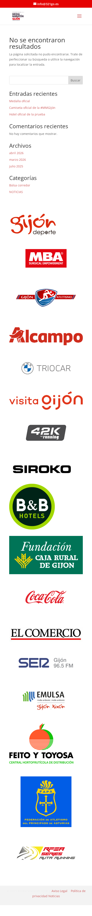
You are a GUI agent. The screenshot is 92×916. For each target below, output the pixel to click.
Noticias (54, 896)
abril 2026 (16, 153)
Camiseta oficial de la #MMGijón (32, 108)
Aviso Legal (59, 891)
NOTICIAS (16, 192)
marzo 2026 (17, 160)
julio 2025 (16, 166)
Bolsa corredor (19, 185)
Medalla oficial (19, 101)
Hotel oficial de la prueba (27, 114)
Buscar (75, 80)
